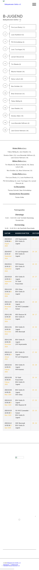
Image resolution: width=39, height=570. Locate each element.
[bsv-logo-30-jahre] (16, 4)
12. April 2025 (8, 425)
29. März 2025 (8, 413)
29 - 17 (34, 314)
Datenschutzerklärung (22, 529)
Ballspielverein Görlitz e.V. (14, 563)
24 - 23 (34, 264)
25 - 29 (34, 365)
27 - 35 (34, 400)
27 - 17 (34, 289)
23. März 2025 (8, 403)
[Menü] (33, 4)
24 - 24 (34, 302)
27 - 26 (34, 352)
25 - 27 (34, 277)
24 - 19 (34, 251)
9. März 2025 (8, 392)
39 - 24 (34, 423)
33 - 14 (34, 377)
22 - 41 (34, 339)
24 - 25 (34, 327)
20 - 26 (34, 390)
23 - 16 (34, 410)
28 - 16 (34, 239)
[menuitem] (33, 4)
